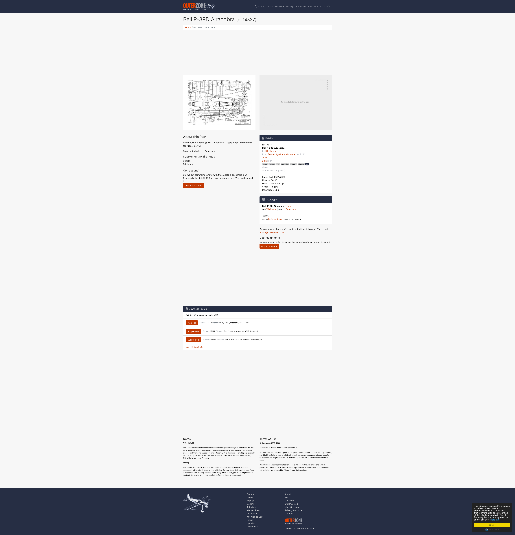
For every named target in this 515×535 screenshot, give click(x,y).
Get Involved (291, 504)
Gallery (289, 6)
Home (188, 27)
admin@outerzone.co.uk (272, 232)
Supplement (193, 331)
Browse (278, 6)
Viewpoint (252, 513)
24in (264, 160)
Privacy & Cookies (294, 510)
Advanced (300, 6)
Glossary (289, 500)
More (316, 6)
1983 (264, 157)
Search (260, 6)
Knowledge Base (255, 516)
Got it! (492, 525)
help (288, 206)
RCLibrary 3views (275, 219)
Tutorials (251, 507)
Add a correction (193, 185)
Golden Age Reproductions (281, 154)
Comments (252, 526)
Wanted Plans (253, 510)
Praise (250, 520)
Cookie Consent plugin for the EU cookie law (492, 529)
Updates (251, 523)
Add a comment (269, 246)
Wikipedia (271, 209)
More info (494, 519)
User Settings (292, 507)
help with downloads (194, 347)
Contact (289, 513)
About (288, 494)
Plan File (191, 322)
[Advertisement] (257, 51)
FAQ (310, 6)
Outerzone (291, 209)
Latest (269, 6)
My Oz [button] (327, 6)
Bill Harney (270, 151)
